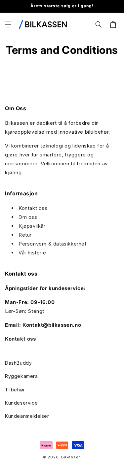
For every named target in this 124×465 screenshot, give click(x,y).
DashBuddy (18, 363)
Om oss (28, 217)
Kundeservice (21, 403)
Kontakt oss (33, 208)
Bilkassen (71, 457)
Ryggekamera (21, 376)
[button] (8, 24)
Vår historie (32, 252)
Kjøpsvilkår (32, 226)
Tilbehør (15, 389)
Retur (25, 235)
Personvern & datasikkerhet (53, 244)
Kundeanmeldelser (27, 416)
